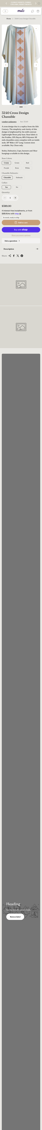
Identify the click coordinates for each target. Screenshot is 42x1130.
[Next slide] (35, 3)
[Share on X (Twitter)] (17, 255)
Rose (17, 168)
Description (9, 249)
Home (8, 19)
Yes (6, 187)
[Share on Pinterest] (21, 255)
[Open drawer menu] (5, 11)
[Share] (9, 255)
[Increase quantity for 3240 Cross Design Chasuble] (15, 198)
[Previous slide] (6, 3)
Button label (15, 917)
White (27, 168)
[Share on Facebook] (13, 255)
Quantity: (6, 192)
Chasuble (7, 177)
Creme (6, 163)
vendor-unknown (9, 122)
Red (27, 163)
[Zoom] (36, 28)
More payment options (21, 235)
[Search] (32, 11)
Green (17, 163)
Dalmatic (19, 177)
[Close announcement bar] (39, 3)
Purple (6, 168)
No (17, 187)
